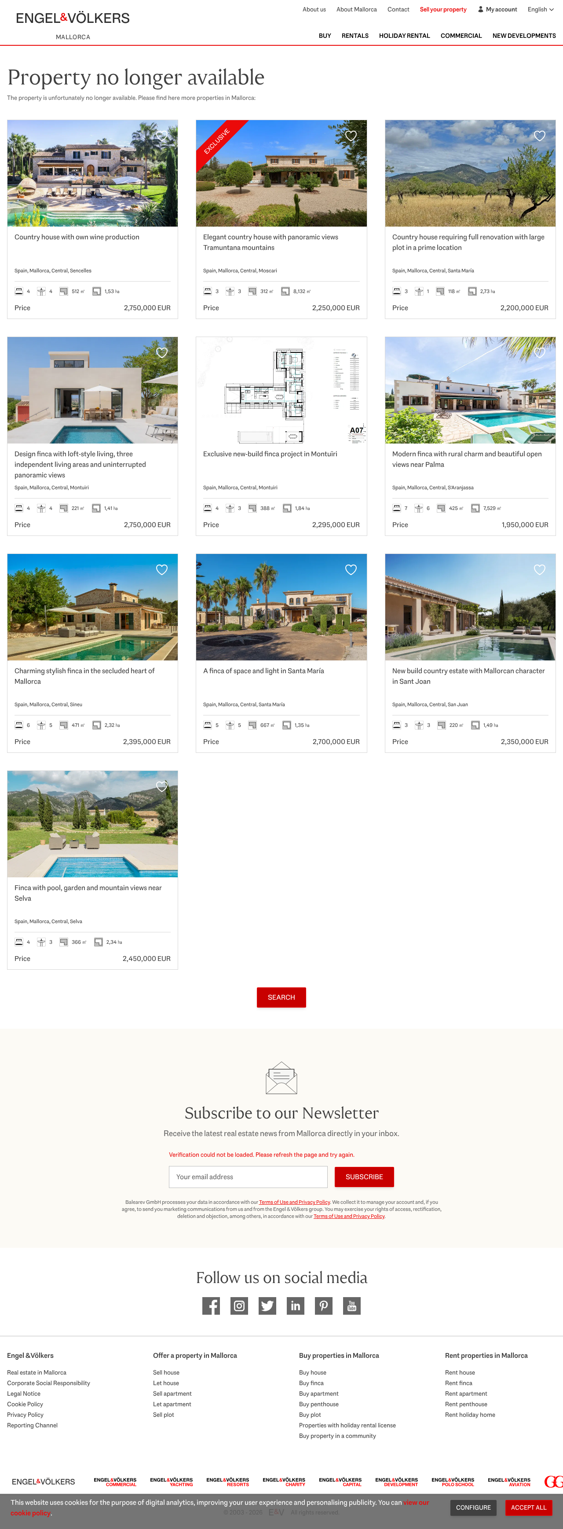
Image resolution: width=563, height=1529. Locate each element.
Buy (325, 36)
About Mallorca (356, 9)
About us (314, 9)
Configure (473, 1507)
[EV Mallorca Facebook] (211, 1306)
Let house (166, 1383)
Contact (398, 9)
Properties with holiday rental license (347, 1425)
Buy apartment (319, 1393)
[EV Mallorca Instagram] (239, 1306)
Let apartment (172, 1404)
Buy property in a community (337, 1436)
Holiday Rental (404, 36)
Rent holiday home (470, 1415)
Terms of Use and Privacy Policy (294, 1202)
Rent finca (458, 1383)
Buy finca (311, 1383)
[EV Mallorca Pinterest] (324, 1306)
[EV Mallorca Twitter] (267, 1306)
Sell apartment (172, 1393)
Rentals (355, 36)
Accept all (529, 1507)
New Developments (524, 36)
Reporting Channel (32, 1425)
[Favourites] (162, 136)
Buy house (312, 1372)
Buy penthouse (319, 1404)
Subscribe (364, 1176)
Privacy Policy (25, 1415)
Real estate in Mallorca (36, 1372)
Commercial (461, 36)
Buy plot (310, 1415)
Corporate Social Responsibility (48, 1383)
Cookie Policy (25, 1404)
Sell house (166, 1372)
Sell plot (163, 1415)
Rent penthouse (466, 1404)
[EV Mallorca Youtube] (352, 1306)
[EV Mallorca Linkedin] (295, 1306)
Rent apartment (466, 1393)
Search (281, 997)
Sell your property (443, 9)
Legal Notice (23, 1393)
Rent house (460, 1372)
